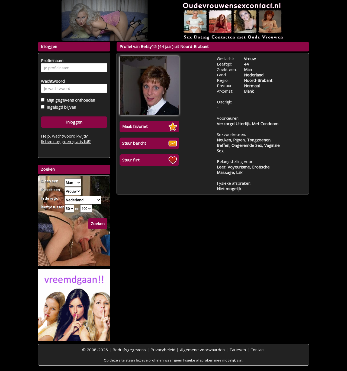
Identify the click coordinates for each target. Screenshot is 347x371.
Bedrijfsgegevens (129, 349)
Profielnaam (51, 60)
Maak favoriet (135, 126)
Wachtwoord (51, 81)
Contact (257, 349)
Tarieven (237, 349)
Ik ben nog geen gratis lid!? (66, 141)
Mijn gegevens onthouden (69, 100)
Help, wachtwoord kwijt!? (64, 136)
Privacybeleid (162, 349)
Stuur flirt (131, 159)
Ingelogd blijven (60, 107)
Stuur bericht (134, 143)
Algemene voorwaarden (202, 349)
